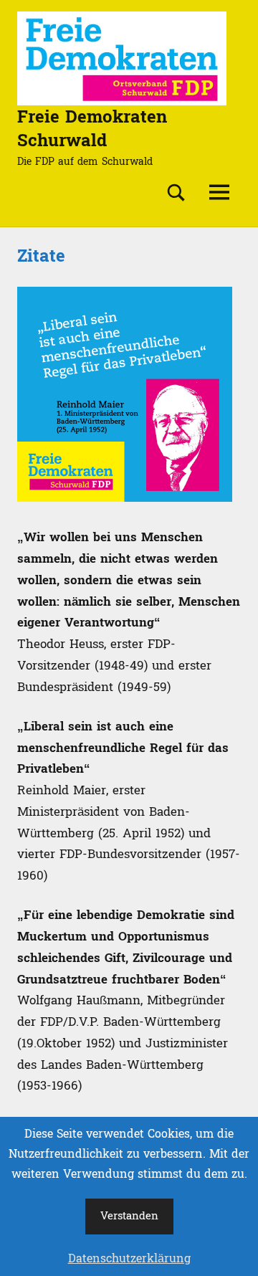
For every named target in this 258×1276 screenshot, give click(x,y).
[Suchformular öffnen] (176, 192)
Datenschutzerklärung (129, 1259)
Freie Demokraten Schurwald (92, 129)
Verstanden (129, 1216)
